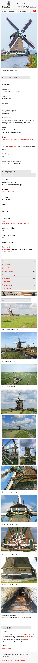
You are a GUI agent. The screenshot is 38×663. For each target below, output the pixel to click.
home (19, 6)
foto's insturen (7, 648)
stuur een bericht (36, 7)
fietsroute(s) (6, 249)
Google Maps (12, 147)
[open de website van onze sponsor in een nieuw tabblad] (19, 294)
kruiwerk (6, 268)
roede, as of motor (28, 637)
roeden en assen (9, 271)
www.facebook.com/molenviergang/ (14, 223)
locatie (6, 261)
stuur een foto (32, 7)
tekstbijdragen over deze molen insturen (16, 634)
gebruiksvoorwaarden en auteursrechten (16, 660)
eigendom (7, 281)
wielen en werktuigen (10, 275)
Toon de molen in (17, 139)
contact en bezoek (9, 175)
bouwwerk (7, 264)
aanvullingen (7, 288)
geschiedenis (8, 285)
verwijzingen (7, 278)
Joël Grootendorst (8, 192)
